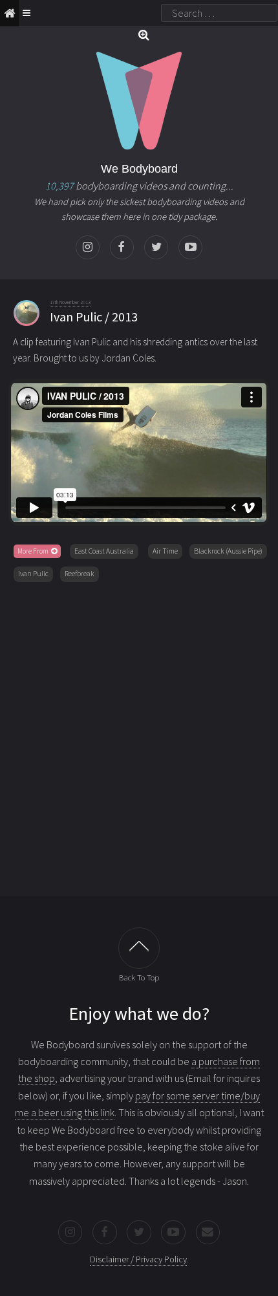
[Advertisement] (139, 737)
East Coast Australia (104, 551)
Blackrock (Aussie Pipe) (228, 551)
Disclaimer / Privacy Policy (138, 1259)
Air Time (165, 551)
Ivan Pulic (33, 573)
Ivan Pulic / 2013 (94, 316)
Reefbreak (79, 573)
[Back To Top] (139, 948)
